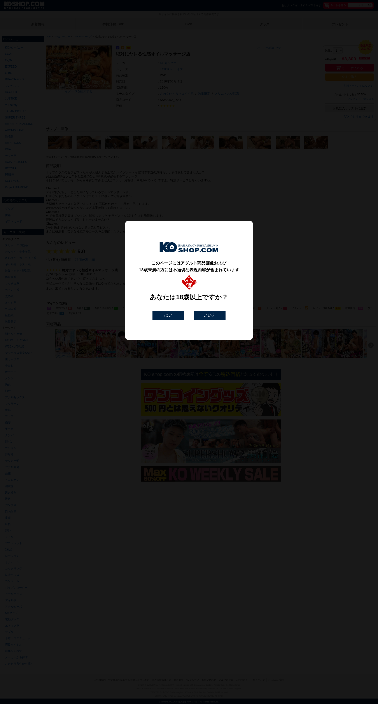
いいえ (209, 315)
